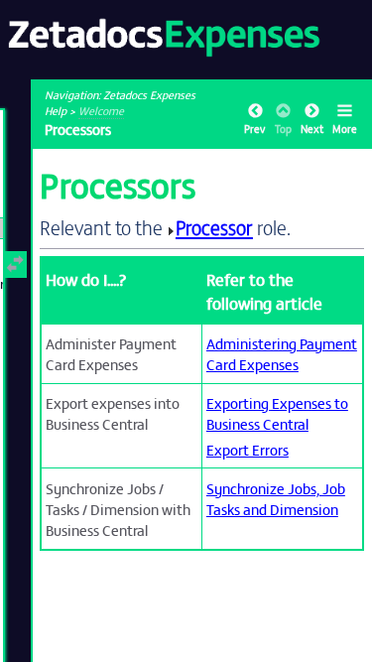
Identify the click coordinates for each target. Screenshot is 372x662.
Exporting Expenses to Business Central (277, 413)
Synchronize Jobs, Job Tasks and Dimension (275, 498)
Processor (214, 226)
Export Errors (247, 449)
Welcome (101, 110)
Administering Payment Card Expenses (281, 353)
